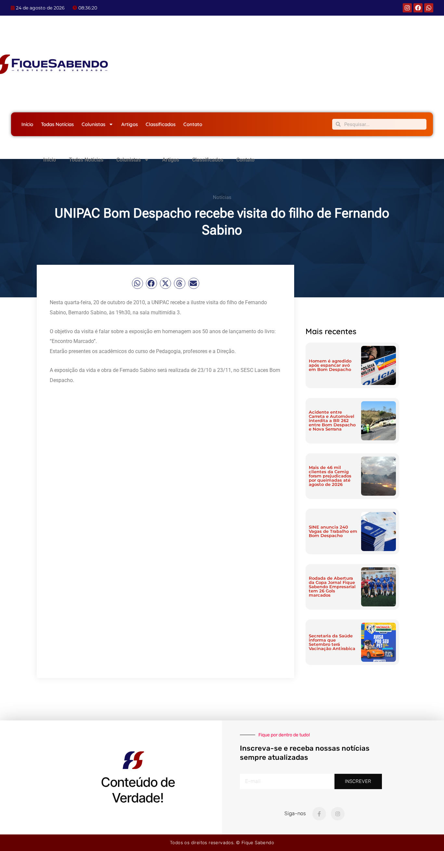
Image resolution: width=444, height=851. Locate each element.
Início (27, 124)
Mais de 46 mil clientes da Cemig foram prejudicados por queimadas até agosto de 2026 (330, 476)
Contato (192, 124)
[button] (137, 283)
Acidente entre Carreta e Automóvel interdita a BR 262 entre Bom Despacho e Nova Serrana (332, 420)
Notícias (222, 197)
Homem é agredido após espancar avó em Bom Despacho (330, 365)
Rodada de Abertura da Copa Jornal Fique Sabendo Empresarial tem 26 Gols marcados (332, 586)
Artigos (129, 124)
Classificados (161, 124)
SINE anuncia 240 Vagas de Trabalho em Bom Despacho (333, 531)
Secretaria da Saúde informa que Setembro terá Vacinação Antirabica (332, 642)
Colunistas (93, 124)
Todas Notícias (57, 124)
